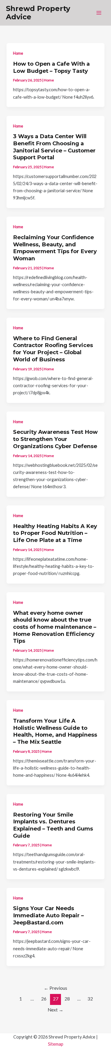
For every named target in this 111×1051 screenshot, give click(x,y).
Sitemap (55, 1044)
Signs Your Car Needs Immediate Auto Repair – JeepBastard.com (48, 915)
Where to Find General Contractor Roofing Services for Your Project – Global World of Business (53, 349)
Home (18, 53)
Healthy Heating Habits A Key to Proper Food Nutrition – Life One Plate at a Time (55, 533)
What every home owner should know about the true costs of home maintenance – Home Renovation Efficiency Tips (54, 627)
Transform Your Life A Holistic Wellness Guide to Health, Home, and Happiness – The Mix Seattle (55, 731)
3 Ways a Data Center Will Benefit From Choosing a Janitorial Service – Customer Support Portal (54, 147)
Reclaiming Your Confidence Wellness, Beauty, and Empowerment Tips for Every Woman (55, 248)
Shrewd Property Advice (38, 12)
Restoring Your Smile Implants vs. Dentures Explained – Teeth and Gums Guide (53, 825)
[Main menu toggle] (99, 13)
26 (43, 998)
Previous (55, 988)
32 (90, 998)
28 (67, 998)
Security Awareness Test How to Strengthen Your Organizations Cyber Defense (55, 438)
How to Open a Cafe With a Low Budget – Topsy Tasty (51, 67)
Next (55, 1009)
